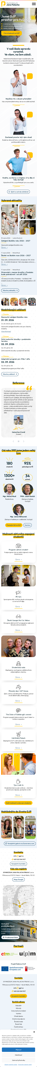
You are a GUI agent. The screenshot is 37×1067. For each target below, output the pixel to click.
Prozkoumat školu (11, 931)
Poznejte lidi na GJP (14, 519)
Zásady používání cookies (11, 1064)
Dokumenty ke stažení (18, 1011)
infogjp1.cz (19, 850)
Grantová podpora (18, 1019)
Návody (18, 1008)
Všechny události (9, 374)
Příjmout (18, 1050)
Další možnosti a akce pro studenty (18, 796)
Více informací (6, 331)
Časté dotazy (18, 1027)
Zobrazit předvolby (18, 1060)
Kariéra (27, 519)
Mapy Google (18, 873)
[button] (34, 1032)
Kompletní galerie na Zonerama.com (21, 837)
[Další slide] (23, 435)
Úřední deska (18, 1016)
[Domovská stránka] (10, 4)
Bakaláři (18, 1006)
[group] (9, 947)
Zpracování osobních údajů (25, 1064)
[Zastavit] (18, 435)
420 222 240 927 (20, 853)
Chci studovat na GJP (12, 33)
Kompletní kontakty (18, 857)
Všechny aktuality (9, 290)
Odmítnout (18, 1055)
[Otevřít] (34, 4)
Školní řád (18, 1024)
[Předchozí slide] (13, 435)
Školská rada (18, 1022)
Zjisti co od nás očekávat (20, 192)
